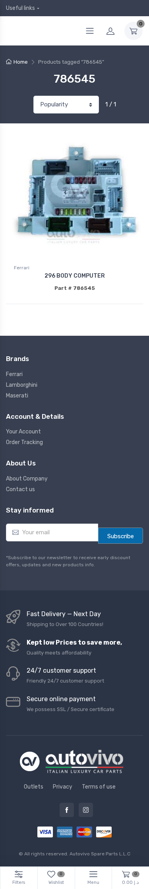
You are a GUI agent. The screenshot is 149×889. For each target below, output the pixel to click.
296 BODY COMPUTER (75, 275)
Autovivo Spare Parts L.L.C (100, 854)
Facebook (67, 810)
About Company (27, 478)
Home (21, 62)
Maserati (17, 395)
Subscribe (120, 536)
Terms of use (99, 786)
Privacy (62, 786)
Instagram (86, 810)
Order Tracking (24, 442)
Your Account (23, 431)
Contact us (20, 489)
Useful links (20, 8)
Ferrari (21, 267)
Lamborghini (21, 385)
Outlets (33, 786)
